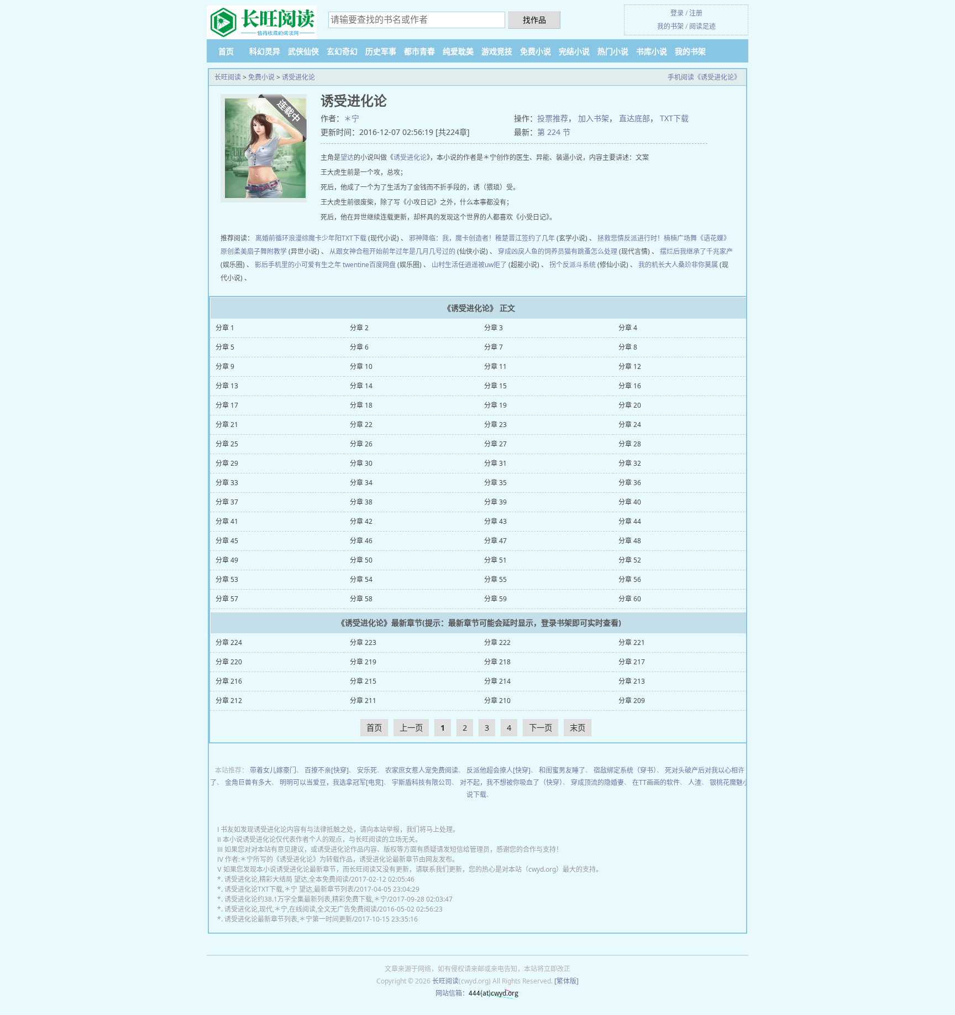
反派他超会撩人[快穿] (498, 770)
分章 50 (361, 560)
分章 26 (361, 444)
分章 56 (629, 579)
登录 (677, 13)
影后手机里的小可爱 (284, 264)
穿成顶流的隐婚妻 (597, 782)
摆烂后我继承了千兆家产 (696, 251)
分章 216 (229, 681)
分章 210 (497, 700)
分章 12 (629, 366)
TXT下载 (674, 118)
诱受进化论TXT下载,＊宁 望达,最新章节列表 (289, 889)
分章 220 (229, 662)
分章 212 (229, 700)
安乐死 (367, 770)
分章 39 (495, 502)
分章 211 (363, 700)
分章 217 (631, 662)
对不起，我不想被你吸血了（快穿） (511, 782)
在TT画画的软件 (656, 782)
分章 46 (361, 540)
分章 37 (227, 502)
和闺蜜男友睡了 (562, 770)
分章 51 (495, 560)
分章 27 (495, 444)
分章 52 (629, 560)
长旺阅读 (227, 77)
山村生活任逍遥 (455, 264)
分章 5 (225, 347)
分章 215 (363, 681)
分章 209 (631, 700)
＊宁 (351, 118)
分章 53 (227, 579)
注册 (695, 13)
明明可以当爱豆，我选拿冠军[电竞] (332, 782)
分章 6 (359, 347)
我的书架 (670, 26)
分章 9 (225, 366)
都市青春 (419, 51)
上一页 (411, 727)
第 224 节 (553, 132)
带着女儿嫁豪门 (273, 770)
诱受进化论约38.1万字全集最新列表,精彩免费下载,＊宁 (305, 899)
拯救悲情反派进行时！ (630, 238)
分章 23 (495, 424)
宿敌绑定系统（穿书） (625, 770)
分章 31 (495, 463)
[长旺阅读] (262, 23)
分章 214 (497, 681)
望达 (347, 157)
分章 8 (627, 347)
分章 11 (495, 366)
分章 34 (361, 482)
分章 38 (361, 502)
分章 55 (495, 579)
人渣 (694, 782)
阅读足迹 (702, 26)
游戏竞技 (496, 51)
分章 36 (629, 482)
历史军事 (380, 51)
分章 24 (629, 424)
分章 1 (225, 327)
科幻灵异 (264, 51)
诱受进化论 (298, 77)
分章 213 (631, 681)
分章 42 (361, 521)
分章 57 (227, 598)
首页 (226, 51)
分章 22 (361, 424)
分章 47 (495, 540)
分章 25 (227, 444)
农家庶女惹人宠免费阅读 (421, 770)
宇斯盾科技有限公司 (422, 782)
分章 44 (629, 521)
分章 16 (629, 386)
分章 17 (227, 405)
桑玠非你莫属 (698, 264)
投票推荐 (552, 118)
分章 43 (495, 521)
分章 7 (493, 347)
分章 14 (361, 386)
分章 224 (229, 642)
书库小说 (651, 51)
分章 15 (495, 386)
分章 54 (361, 579)
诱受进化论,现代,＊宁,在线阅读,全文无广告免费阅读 (300, 909)
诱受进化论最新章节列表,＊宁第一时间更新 (288, 919)
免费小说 (535, 51)
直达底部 (634, 118)
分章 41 (227, 521)
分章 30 (361, 463)
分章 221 (631, 642)
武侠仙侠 (303, 51)
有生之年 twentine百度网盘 (355, 264)
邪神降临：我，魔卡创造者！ (452, 238)
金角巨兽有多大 (248, 782)
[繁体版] (566, 981)
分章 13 (227, 386)
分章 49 (227, 560)
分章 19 (495, 405)
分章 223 (363, 642)
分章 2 (359, 327)
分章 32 (629, 463)
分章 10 (361, 366)
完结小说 (574, 51)
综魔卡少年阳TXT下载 (334, 238)
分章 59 (495, 598)
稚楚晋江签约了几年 (525, 238)
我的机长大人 (658, 264)
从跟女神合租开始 (355, 251)
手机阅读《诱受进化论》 (704, 77)
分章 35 (495, 482)
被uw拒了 (492, 264)
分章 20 (629, 405)
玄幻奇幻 (342, 51)
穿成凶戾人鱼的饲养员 (531, 251)
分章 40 (629, 502)
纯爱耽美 (458, 51)
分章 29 (227, 463)
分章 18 (361, 405)
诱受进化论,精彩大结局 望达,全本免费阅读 (286, 879)
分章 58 (361, 598)
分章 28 (629, 444)
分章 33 (227, 482)
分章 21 (227, 424)
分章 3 (493, 327)
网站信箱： (452, 993)
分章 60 (629, 598)
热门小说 (612, 51)
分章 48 (629, 540)
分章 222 (497, 642)
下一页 (540, 727)
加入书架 (593, 118)
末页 (577, 727)
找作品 (534, 19)
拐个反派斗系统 (572, 264)
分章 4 (627, 327)
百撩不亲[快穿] (327, 770)
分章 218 (497, 662)
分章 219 (363, 662)
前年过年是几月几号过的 (418, 251)
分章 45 (227, 540)
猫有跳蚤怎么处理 (590, 251)
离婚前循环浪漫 (278, 238)
